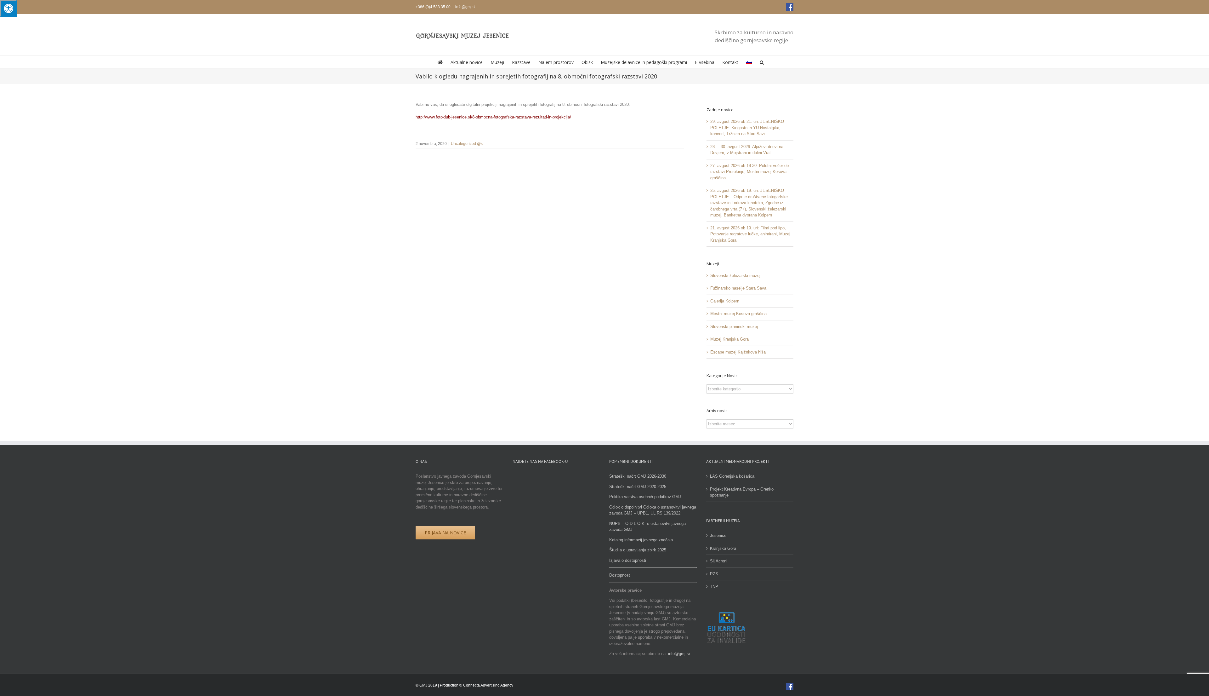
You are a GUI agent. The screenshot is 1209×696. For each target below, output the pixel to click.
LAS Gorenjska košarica (732, 476)
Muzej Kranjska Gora (729, 339)
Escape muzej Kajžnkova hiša (738, 352)
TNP (714, 586)
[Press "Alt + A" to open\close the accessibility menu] (8, 8)
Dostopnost (619, 575)
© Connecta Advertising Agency (486, 685)
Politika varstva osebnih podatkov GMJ (645, 496)
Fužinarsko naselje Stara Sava (738, 288)
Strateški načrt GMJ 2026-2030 (637, 476)
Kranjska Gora (723, 548)
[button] (762, 61)
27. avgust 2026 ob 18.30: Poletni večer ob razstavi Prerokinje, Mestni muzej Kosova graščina (749, 171)
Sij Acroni (718, 561)
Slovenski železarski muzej (735, 275)
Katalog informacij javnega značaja (641, 540)
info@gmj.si (465, 7)
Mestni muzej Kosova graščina (738, 313)
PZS (714, 574)
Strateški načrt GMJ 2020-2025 (637, 486)
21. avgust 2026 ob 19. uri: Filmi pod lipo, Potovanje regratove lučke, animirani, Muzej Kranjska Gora (750, 234)
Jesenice (718, 535)
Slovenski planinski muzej (734, 326)
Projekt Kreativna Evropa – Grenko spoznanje (742, 492)
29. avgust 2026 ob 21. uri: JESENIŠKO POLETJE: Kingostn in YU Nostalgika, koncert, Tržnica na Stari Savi (747, 127)
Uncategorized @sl (467, 143)
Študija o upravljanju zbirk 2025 (637, 550)
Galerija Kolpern (724, 301)
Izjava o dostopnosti (627, 560)
